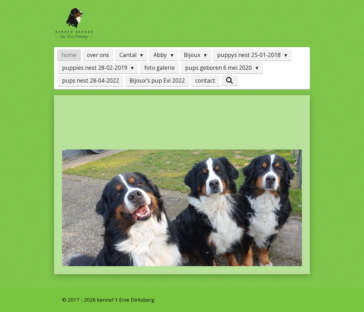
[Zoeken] (229, 80)
